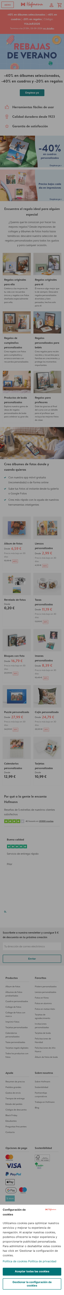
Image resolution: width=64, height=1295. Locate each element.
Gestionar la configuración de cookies (32, 1283)
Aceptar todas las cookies (32, 1271)
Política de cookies (15, 1261)
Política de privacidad (42, 1261)
